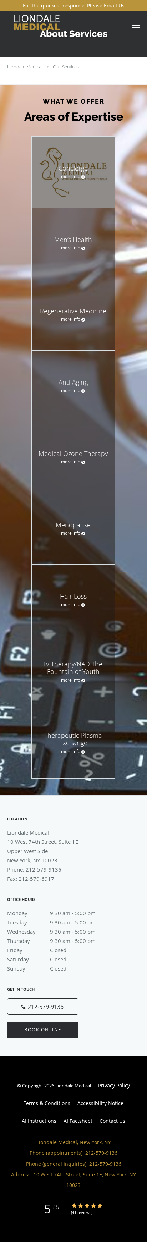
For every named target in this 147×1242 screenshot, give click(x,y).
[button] (136, 25)
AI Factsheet (78, 1120)
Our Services (66, 67)
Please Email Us (106, 5)
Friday (36, 950)
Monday (51, 913)
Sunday (36, 968)
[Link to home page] (47, 25)
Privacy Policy (114, 1085)
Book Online (42, 1029)
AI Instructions (39, 1120)
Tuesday (51, 922)
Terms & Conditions (47, 1103)
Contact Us (112, 1120)
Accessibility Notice (100, 1103)
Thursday (51, 940)
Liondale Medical (24, 67)
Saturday (36, 959)
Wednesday (51, 931)
